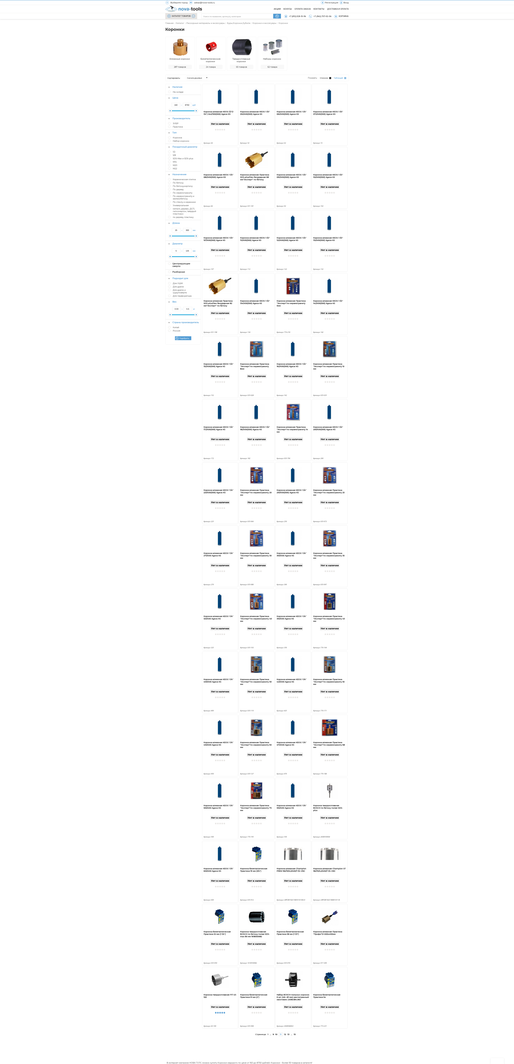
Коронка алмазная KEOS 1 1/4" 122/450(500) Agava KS (291, 239)
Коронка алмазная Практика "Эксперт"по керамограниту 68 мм (329, 744)
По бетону (178, 182)
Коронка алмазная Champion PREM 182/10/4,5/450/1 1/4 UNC (291, 869)
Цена (175, 98)
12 (285, 1034)
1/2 (174, 152)
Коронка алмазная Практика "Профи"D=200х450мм (327, 932)
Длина (176, 223)
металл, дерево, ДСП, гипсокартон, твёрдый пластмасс (184, 211)
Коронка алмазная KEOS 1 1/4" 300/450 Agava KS (291, 554)
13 (288, 1034)
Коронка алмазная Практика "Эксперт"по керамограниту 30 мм (256, 555)
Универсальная (181, 205)
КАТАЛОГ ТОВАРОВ (181, 16)
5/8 (174, 155)
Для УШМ (178, 283)
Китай (176, 327)
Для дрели (178, 286)
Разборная (178, 272)
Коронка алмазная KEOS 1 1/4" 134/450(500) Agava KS (255, 302)
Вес (174, 302)
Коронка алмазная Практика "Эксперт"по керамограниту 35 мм (329, 555)
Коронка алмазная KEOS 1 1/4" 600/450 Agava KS (218, 869)
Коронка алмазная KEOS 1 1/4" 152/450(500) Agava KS (218, 365)
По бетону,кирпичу (183, 186)
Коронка (177, 137)
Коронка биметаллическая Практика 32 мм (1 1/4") (217, 932)
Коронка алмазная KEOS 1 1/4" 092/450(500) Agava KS (291, 176)
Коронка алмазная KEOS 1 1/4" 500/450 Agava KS (218, 806)
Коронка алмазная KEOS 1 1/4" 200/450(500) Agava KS (328, 428)
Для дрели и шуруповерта (180, 291)
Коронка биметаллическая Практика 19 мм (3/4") (253, 869)
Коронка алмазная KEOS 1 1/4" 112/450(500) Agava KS (255, 239)
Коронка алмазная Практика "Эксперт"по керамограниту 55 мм (329, 681)
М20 (175, 165)
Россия (176, 330)
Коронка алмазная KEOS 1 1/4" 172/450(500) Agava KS (218, 428)
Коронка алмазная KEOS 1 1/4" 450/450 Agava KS (218, 743)
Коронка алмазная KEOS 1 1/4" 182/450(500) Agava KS (255, 428)
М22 (175, 168)
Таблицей (338, 78)
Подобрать (184, 338)
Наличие (177, 87)
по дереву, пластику (183, 217)
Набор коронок (181, 141)
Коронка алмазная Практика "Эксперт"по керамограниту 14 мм (292, 429)
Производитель (181, 118)
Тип (174, 132)
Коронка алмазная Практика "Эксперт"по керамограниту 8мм (254, 366)
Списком (324, 78)
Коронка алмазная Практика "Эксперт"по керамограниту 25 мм (329, 492)
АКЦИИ (277, 9)
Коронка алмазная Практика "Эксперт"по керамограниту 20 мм (256, 492)
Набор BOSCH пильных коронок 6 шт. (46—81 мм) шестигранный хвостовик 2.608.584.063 (293, 997)
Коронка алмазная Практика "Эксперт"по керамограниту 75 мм (256, 808)
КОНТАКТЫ (318, 9)
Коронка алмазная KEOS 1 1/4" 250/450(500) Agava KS (291, 491)
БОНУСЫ (288, 9)
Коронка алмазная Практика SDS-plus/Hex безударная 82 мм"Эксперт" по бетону (218, 303)
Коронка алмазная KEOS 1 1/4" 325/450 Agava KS (218, 617)
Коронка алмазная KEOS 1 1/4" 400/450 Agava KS (218, 680)
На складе (178, 92)
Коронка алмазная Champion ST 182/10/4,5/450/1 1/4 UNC (329, 869)
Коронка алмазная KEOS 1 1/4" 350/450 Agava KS (291, 617)
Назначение (179, 174)
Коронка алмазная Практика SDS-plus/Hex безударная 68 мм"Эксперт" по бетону (254, 177)
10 (276, 1034)
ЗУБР (175, 123)
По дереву (178, 189)
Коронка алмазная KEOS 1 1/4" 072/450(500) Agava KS (328, 112)
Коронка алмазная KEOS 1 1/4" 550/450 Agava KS (291, 806)
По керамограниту (182, 193)
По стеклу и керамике (184, 202)
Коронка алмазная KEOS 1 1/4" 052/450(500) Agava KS (255, 112)
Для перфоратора (182, 296)
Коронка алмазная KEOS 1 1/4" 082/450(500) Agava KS (218, 176)
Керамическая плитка (184, 179)
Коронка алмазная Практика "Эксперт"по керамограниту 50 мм (256, 681)
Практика (178, 126)
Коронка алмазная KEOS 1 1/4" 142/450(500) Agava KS (328, 302)
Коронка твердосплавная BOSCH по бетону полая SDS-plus (328, 808)
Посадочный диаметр (184, 147)
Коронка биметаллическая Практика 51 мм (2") (253, 996)
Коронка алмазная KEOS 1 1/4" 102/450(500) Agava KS (328, 176)
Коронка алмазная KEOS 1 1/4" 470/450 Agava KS (291, 743)
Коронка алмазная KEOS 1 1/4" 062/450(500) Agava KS (291, 112)
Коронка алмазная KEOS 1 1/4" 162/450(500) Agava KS (291, 365)
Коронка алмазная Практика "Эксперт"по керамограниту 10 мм (328, 366)
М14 (175, 162)
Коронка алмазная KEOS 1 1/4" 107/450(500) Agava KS (218, 239)
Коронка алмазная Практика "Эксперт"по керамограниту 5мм (291, 303)
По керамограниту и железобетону (183, 197)
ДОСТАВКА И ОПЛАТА (338, 9)
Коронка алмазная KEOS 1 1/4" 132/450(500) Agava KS (328, 239)
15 (295, 1034)
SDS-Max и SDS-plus (183, 158)
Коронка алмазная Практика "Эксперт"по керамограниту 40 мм (256, 618)
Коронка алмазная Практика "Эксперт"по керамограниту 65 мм (256, 744)
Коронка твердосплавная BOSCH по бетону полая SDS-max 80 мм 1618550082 (255, 934)
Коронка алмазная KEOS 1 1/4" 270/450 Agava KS (218, 554)
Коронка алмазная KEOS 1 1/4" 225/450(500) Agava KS (218, 491)
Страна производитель (185, 322)
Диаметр (177, 243)
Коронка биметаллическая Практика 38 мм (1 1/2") (290, 932)
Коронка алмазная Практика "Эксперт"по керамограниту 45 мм (329, 618)
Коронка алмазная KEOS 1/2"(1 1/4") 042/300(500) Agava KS (218, 112)
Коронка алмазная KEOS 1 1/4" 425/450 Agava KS (291, 680)
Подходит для (180, 278)
